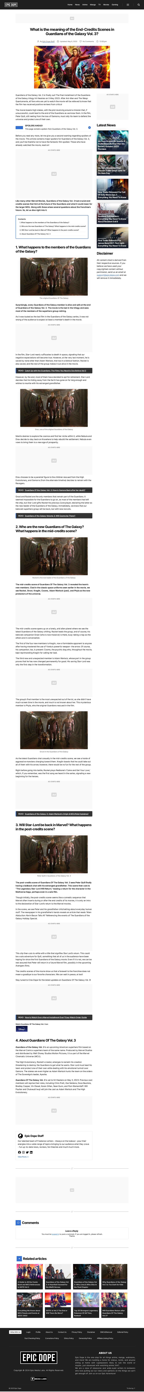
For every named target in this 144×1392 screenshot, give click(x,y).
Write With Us (15, 1332)
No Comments (88, 41)
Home (70, 5)
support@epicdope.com (108, 275)
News (77, 5)
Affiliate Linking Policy (105, 1338)
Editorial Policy (122, 1332)
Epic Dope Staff (48, 41)
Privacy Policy (77, 1332)
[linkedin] (31, 1152)
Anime (84, 5)
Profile (38, 1332)
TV (99, 5)
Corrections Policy (52, 1338)
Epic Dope (17, 1388)
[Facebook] (19, 1152)
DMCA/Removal (106, 1332)
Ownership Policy (85, 1338)
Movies (106, 5)
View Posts (23, 1157)
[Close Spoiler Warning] (89, 127)
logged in (55, 1234)
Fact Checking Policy (32, 1338)
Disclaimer (91, 1332)
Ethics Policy (68, 1338)
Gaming (115, 5)
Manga (93, 5)
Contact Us (62, 1332)
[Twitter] (27, 1152)
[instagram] (23, 1152)
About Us (49, 1332)
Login (28, 1332)
